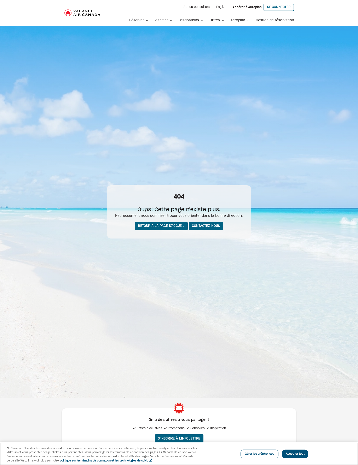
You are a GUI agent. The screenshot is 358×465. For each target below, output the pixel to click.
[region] (179, 453)
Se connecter (280, 7)
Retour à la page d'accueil (161, 226)
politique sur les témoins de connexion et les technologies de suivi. (104, 460)
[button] (138, 20)
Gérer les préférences (259, 454)
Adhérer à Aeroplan (247, 7)
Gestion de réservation (275, 20)
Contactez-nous (206, 226)
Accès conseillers (197, 7)
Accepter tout (295, 454)
